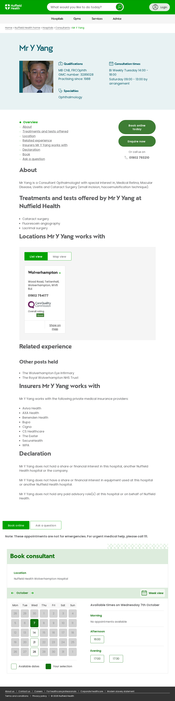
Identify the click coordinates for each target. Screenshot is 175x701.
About (27, 127)
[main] (87, 355)
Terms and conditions (16, 695)
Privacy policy (39, 695)
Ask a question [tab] (46, 525)
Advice (117, 18)
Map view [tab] (59, 257)
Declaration (31, 150)
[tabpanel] (87, 300)
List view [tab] (36, 257)
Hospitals (57, 18)
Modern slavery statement (120, 691)
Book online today (137, 127)
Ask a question (34, 159)
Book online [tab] (16, 525)
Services (97, 18)
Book (26, 154)
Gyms (77, 18)
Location (29, 136)
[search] (85, 7)
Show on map (55, 327)
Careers (38, 691)
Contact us (24, 691)
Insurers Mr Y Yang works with (45, 145)
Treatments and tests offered (45, 131)
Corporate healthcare (91, 691)
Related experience (37, 140)
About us (9, 691)
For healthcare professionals (61, 691)
